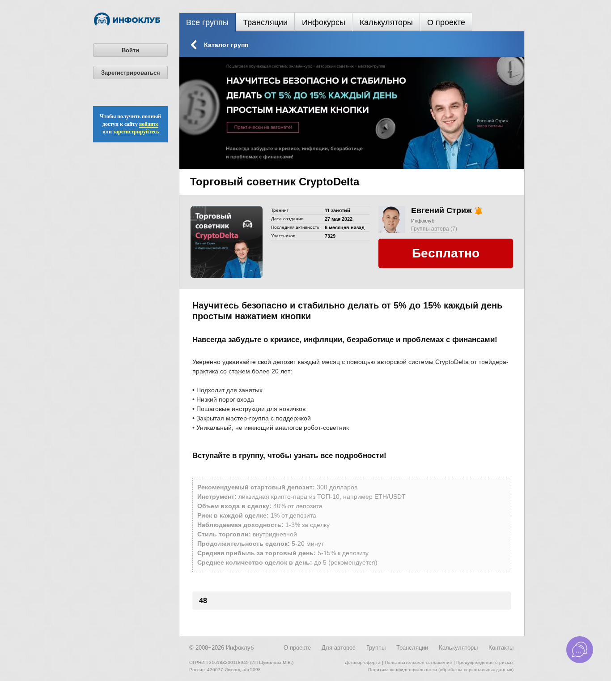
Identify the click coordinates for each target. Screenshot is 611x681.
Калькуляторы (386, 22)
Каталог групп (226, 44)
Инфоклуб (422, 220)
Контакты (500, 647)
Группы (376, 647)
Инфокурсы (323, 22)
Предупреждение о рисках (484, 662)
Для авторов (339, 647)
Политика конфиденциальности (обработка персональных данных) (440, 669)
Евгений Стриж (441, 210)
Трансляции (265, 22)
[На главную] (127, 24)
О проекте (446, 22)
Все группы (207, 22)
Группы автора (430, 229)
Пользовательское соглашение (418, 662)
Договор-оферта (363, 662)
